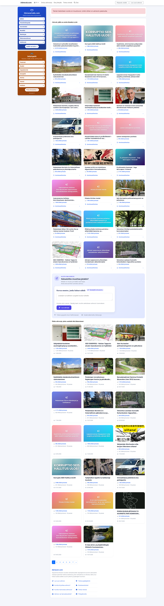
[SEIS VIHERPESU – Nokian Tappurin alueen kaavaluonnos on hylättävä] (66, 255)
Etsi (77, 2)
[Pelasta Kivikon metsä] (98, 193)
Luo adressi (65, 308)
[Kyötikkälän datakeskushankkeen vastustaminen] (66, 70)
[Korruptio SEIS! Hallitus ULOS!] (98, 38)
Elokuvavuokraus (32, 38)
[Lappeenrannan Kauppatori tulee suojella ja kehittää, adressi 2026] (130, 70)
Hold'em (32, 85)
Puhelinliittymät (32, 23)
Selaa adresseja (46, 2)
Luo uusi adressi (136, 2)
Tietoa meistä (67, 2)
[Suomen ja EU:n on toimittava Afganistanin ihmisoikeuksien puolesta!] (98, 163)
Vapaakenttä (32, 70)
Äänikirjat (32, 34)
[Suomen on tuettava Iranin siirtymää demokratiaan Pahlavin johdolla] (130, 101)
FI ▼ (37, 2)
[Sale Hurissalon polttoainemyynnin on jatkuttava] (130, 194)
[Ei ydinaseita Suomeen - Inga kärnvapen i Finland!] (130, 163)
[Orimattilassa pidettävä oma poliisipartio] (66, 132)
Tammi (32, 81)
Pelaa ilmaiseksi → (32, 90)
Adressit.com (26, 3)
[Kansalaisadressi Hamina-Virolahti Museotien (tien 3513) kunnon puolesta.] (98, 70)
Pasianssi (32, 62)
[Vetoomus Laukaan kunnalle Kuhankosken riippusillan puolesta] (130, 255)
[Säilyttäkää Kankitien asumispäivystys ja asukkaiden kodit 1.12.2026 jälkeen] (98, 101)
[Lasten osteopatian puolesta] (130, 131)
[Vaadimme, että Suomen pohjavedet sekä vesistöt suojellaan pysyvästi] (130, 39)
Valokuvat (32, 42)
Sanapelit (32, 74)
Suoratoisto (32, 27)
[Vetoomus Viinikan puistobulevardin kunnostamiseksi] (130, 225)
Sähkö (32, 19)
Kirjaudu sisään (122, 2)
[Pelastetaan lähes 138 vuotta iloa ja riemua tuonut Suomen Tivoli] (66, 225)
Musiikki (32, 30)
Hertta (32, 78)
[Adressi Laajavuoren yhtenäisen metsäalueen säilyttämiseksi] (98, 255)
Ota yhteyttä (58, 2)
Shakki (32, 66)
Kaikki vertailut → (31, 46)
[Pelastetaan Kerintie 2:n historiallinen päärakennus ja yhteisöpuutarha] (66, 163)
